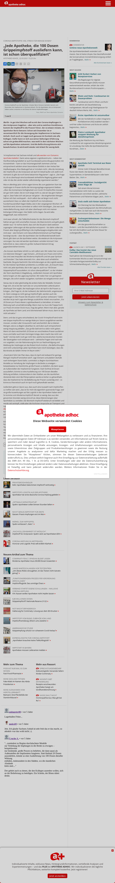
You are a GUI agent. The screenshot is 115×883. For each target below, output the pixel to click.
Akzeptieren (57, 429)
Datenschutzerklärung (18, 470)
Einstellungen (100, 474)
